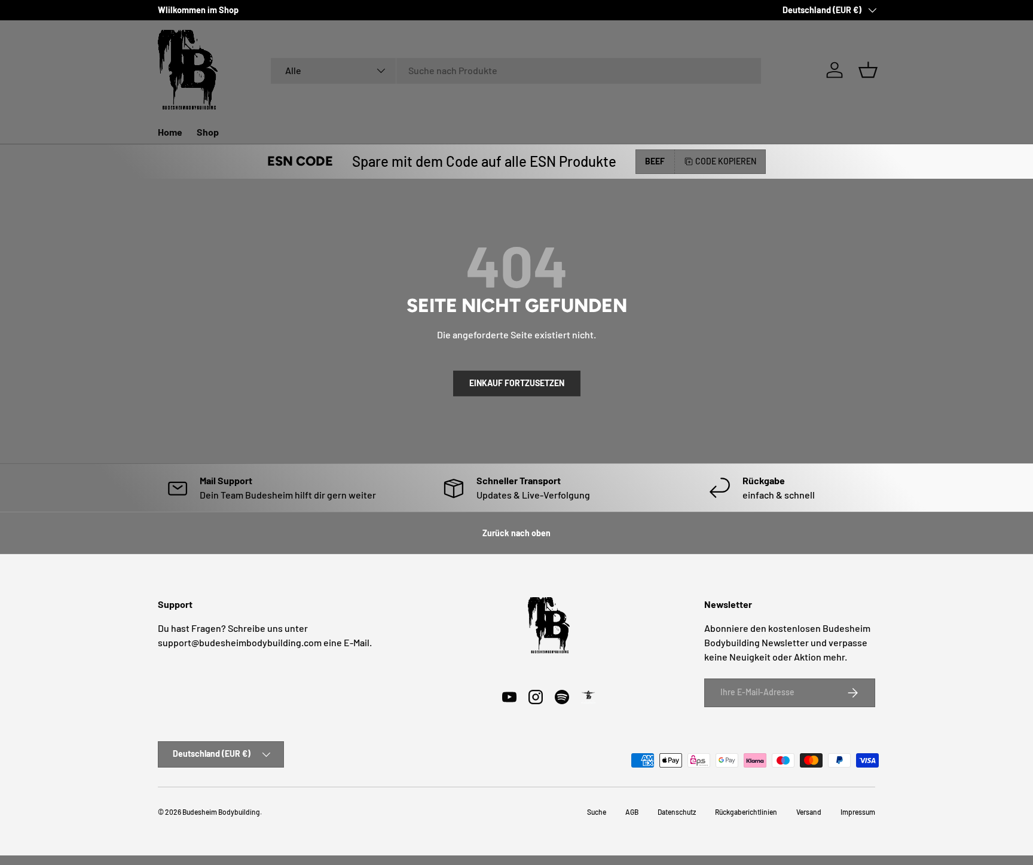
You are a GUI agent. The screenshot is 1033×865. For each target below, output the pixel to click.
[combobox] (516, 70)
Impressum (858, 812)
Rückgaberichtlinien (746, 812)
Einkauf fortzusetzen (516, 383)
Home (170, 131)
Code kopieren (725, 161)
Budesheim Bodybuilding (221, 812)
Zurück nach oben (516, 533)
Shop (208, 131)
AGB (631, 812)
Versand (808, 812)
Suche (596, 812)
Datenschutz (677, 812)
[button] (868, 70)
